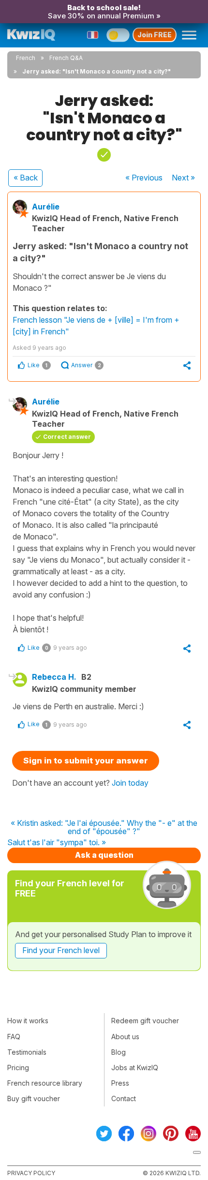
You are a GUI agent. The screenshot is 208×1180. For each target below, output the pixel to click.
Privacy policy (31, 1173)
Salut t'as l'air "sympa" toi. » (56, 842)
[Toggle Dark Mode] (118, 35)
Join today (130, 783)
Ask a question (104, 855)
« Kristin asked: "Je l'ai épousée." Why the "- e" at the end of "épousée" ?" (104, 827)
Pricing (18, 1067)
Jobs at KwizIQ (134, 1067)
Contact (123, 1098)
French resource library (44, 1083)
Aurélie (45, 206)
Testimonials (26, 1052)
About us (125, 1036)
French (25, 57)
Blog (118, 1052)
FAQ (13, 1036)
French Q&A (66, 57)
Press (120, 1083)
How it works (27, 1020)
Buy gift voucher (33, 1098)
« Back (26, 177)
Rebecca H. (54, 677)
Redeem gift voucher (145, 1020)
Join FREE (154, 34)
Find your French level (61, 950)
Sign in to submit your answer (85, 760)
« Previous (144, 177)
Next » (183, 177)
